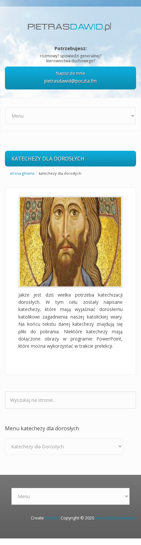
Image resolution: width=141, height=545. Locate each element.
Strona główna (22, 173)
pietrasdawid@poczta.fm (70, 81)
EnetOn (52, 518)
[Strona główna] (71, 24)
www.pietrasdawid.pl (115, 518)
